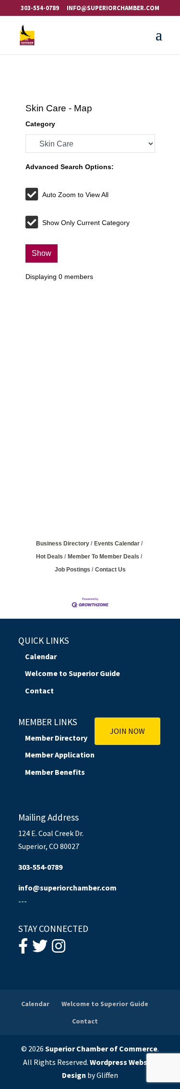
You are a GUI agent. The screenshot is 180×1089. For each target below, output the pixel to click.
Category (40, 124)
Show (41, 253)
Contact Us (110, 569)
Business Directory (62, 543)
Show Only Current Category (86, 222)
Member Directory (56, 738)
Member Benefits (55, 772)
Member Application (60, 754)
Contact (39, 690)
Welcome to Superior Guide (72, 673)
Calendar (41, 656)
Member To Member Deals (103, 556)
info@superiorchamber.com (67, 887)
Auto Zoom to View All (75, 195)
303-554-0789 (40, 8)
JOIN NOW (127, 731)
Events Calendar (117, 543)
